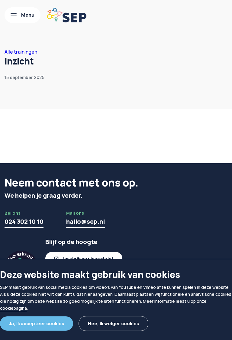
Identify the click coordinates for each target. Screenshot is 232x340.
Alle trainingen (21, 51)
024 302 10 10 (24, 221)
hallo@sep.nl (85, 221)
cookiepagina (13, 308)
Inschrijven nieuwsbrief (88, 258)
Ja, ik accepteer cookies (36, 323)
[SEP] (66, 15)
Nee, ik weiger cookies (113, 323)
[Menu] (22, 15)
